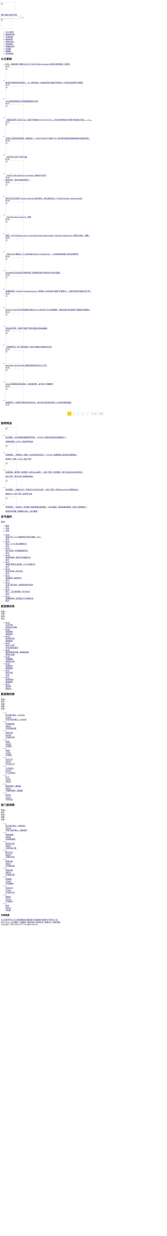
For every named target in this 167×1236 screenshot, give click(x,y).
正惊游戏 (9, 44)
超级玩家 (29, 920)
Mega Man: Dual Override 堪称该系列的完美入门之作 (26, 365)
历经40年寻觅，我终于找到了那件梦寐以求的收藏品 (26, 328)
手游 (15, 15)
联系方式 (39, 922)
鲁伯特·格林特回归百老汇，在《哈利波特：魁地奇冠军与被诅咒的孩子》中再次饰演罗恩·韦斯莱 (44, 83)
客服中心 (48, 922)
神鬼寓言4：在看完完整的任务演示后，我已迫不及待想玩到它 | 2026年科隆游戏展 (38, 403)
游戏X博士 (9, 42)
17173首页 (9, 32)
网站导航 (56, 922)
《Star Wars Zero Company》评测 (18, 217)
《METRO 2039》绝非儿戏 (16, 157)
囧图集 (8, 51)
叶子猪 (49, 920)
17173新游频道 (19, 920)
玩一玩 (55, 920)
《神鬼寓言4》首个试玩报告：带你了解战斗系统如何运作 (28, 347)
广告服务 (22, 922)
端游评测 (9, 39)
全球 (11, 15)
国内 (7, 15)
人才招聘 (14, 922)
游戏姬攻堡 (10, 46)
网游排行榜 (10, 34)
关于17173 (5, 922)
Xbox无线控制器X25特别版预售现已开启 (21, 101)
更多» (3, 522)
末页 (101, 414)
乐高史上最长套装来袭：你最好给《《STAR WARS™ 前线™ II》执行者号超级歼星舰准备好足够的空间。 (47, 138)
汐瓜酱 (8, 49)
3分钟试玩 (9, 54)
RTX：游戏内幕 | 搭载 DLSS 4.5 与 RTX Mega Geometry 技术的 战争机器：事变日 (37, 64)
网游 (7, 526)
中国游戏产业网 (39, 920)
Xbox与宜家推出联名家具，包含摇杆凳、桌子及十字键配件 (29, 384)
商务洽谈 (31, 922)
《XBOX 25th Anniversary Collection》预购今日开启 (25, 175)
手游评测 (9, 37)
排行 (3, 15)
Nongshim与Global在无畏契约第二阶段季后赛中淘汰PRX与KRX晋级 (32, 273)
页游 (7, 531)
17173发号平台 (7, 920)
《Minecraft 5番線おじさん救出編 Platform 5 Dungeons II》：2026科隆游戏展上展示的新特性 (41, 254)
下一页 (94, 414)
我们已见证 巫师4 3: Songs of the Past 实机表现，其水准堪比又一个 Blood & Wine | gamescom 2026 (43, 198)
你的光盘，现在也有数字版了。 (18, 180)
